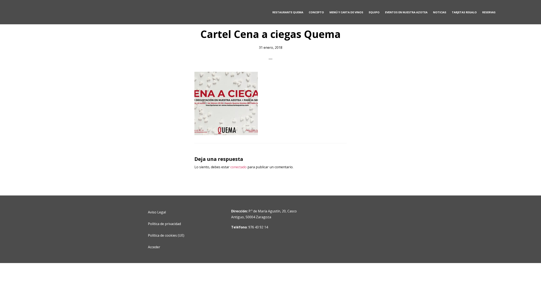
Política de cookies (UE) (166, 235)
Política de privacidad (164, 223)
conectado (238, 167)
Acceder (154, 247)
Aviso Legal (157, 212)
